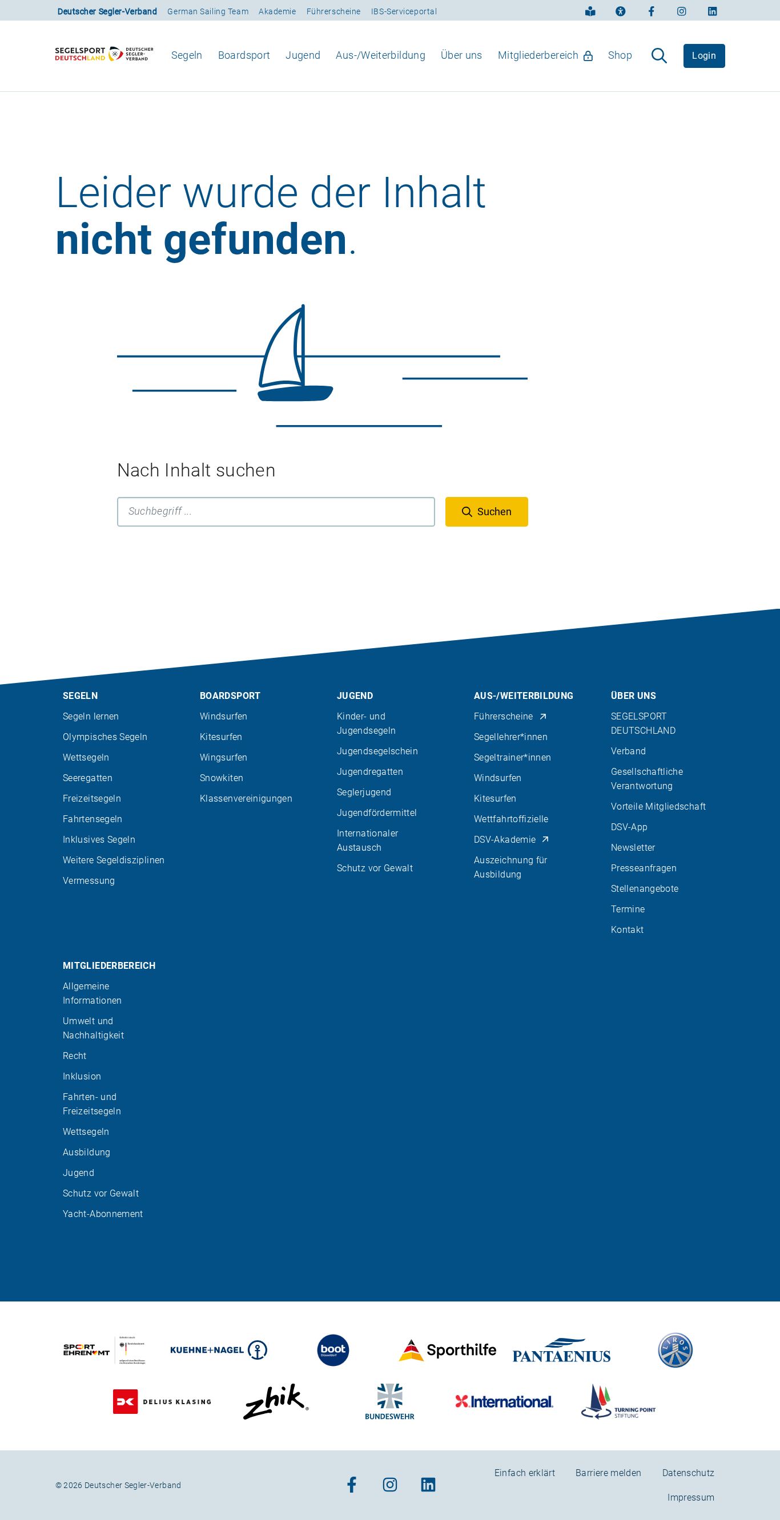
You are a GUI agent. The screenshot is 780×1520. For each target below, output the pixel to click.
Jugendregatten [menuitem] (370, 771)
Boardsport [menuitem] (244, 55)
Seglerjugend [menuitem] (364, 792)
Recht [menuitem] (75, 1055)
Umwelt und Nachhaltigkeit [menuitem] (93, 1028)
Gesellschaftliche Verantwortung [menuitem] (647, 778)
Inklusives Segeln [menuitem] (99, 839)
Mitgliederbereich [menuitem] (538, 55)
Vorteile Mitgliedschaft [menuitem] (658, 806)
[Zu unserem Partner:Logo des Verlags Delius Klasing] (162, 1402)
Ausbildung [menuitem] (87, 1152)
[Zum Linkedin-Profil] (712, 10)
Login (704, 55)
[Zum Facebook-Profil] (651, 10)
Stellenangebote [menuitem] (644, 888)
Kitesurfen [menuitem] (221, 736)
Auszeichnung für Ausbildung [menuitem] (511, 867)
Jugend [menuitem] (303, 55)
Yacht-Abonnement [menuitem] (103, 1213)
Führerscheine (334, 11)
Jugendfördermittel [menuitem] (377, 812)
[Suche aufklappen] (659, 56)
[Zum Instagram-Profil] (681, 10)
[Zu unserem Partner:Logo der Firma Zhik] (276, 1402)
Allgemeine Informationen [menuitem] (92, 993)
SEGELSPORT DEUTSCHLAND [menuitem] (643, 723)
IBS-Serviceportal (404, 11)
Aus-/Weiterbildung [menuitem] (380, 55)
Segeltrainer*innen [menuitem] (512, 757)
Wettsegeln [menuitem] (86, 757)
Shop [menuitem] (620, 55)
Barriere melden (608, 1473)
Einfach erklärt (524, 1473)
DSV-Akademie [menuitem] (505, 839)
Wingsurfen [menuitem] (224, 757)
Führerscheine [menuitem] (503, 716)
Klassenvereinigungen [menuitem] (246, 798)
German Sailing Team (207, 11)
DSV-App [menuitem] (629, 827)
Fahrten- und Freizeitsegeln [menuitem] (92, 1104)
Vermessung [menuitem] (89, 880)
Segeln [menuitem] (187, 55)
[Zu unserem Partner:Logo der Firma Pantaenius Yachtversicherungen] (561, 1350)
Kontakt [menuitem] (627, 929)
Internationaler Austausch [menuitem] (367, 840)
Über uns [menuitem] (462, 55)
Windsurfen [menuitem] (224, 716)
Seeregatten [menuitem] (87, 778)
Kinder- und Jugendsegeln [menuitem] (366, 723)
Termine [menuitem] (628, 909)
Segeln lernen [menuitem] (91, 716)
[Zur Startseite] (104, 56)
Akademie (277, 11)
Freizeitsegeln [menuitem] (92, 798)
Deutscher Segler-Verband (107, 11)
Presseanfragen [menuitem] (644, 868)
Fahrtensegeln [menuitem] (93, 819)
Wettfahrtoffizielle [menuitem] (511, 819)
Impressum (691, 1497)
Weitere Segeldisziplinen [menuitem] (114, 860)
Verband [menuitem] (628, 751)
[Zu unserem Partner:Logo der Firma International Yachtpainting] (504, 1402)
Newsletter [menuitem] (633, 847)
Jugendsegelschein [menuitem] (377, 751)
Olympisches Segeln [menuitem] (105, 736)
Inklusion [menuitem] (82, 1076)
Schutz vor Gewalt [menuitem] (375, 868)
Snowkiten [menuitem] (221, 778)
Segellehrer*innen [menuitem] (511, 736)
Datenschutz (688, 1473)
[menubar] (401, 55)
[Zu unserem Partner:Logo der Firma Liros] (676, 1350)
